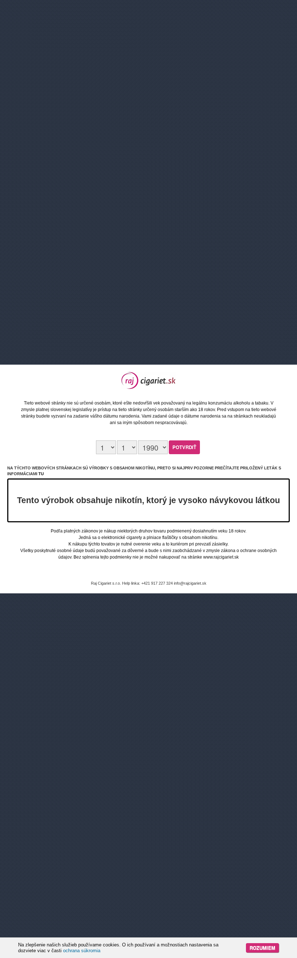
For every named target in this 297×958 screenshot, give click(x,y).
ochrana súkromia (81, 950)
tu (41, 474)
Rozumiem (262, 947)
